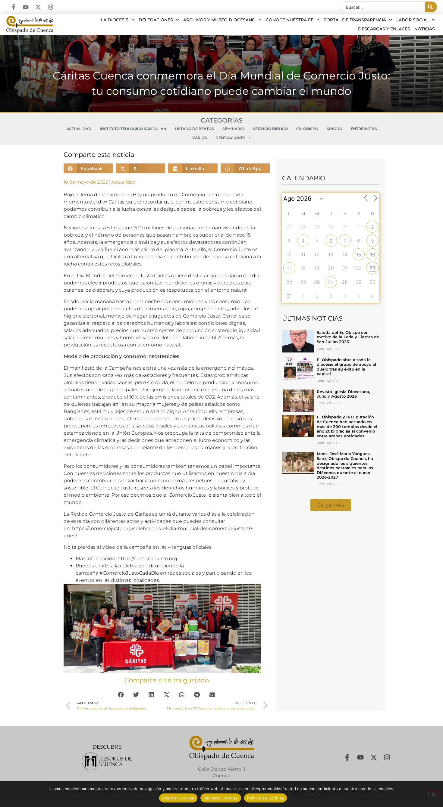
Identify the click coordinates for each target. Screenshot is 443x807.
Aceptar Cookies (178, 798)
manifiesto (82, 368)
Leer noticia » (328, 348)
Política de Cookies (265, 798)
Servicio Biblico (270, 128)
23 (372, 268)
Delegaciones (156, 20)
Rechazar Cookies (220, 798)
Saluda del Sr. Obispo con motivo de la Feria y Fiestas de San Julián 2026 (348, 337)
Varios (199, 137)
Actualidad (78, 128)
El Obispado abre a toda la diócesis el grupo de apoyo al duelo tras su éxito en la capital (346, 366)
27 (331, 282)
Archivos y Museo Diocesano (219, 20)
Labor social (412, 20)
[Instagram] (50, 7)
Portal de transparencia (354, 20)
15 (358, 255)
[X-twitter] (38, 7)
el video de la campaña (124, 547)
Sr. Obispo (307, 128)
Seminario (233, 128)
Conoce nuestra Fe (289, 20)
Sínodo (334, 128)
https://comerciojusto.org (147, 558)
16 (372, 255)
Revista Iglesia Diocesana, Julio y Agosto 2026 (343, 394)
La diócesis (114, 20)
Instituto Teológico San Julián (133, 128)
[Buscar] (431, 7)
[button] (88, 168)
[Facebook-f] (13, 7)
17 (289, 268)
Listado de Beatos (194, 128)
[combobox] (382, 7)
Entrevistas (364, 128)
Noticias (424, 29)
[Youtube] (26, 7)
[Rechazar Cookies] (433, 793)
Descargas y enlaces (384, 29)
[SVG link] (107, 761)
